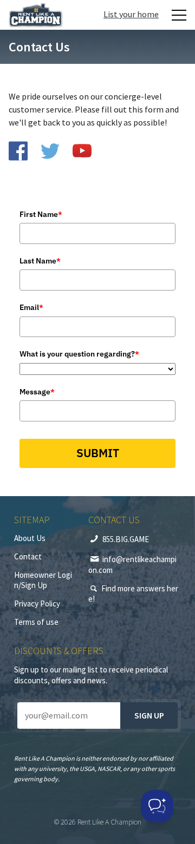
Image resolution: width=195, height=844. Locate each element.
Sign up (149, 715)
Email (31, 307)
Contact (28, 556)
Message (37, 392)
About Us (30, 538)
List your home (131, 14)
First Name (41, 214)
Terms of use (36, 622)
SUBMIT (97, 452)
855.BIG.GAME (125, 539)
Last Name (40, 261)
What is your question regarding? (79, 354)
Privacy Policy (37, 603)
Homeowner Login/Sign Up (43, 580)
